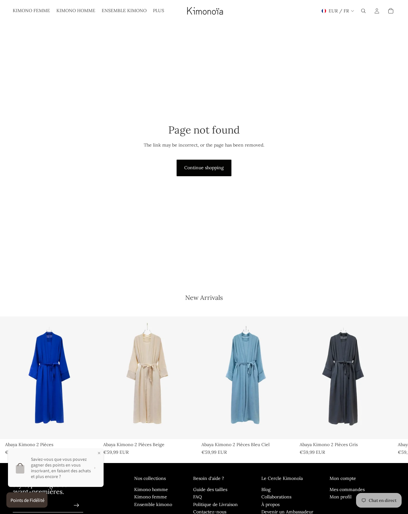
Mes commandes (347, 489)
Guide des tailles (210, 489)
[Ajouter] (88, 429)
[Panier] (391, 11)
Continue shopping (204, 167)
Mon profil (341, 497)
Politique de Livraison (215, 504)
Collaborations (276, 497)
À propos (270, 504)
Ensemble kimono (153, 504)
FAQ (197, 497)
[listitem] (158, 11)
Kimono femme (150, 497)
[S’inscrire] (76, 505)
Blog (266, 489)
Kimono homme (151, 489)
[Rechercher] (363, 11)
